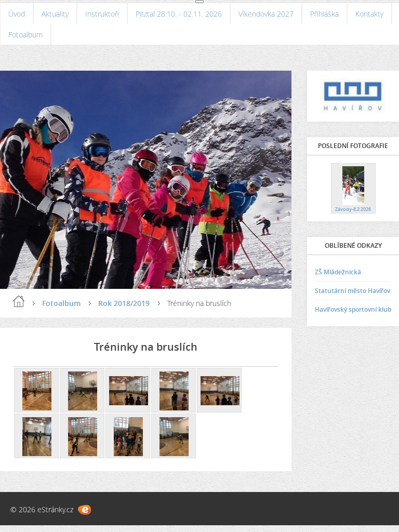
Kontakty (369, 14)
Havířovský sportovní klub (353, 309)
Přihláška (324, 14)
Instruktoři (102, 14)
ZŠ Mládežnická (338, 272)
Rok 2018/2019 (124, 303)
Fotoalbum (25, 34)
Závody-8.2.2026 (353, 209)
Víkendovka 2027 (266, 14)
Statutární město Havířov (352, 290)
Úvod (16, 14)
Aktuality (55, 14)
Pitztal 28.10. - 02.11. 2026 (179, 14)
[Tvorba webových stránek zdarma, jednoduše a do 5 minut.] (84, 510)
